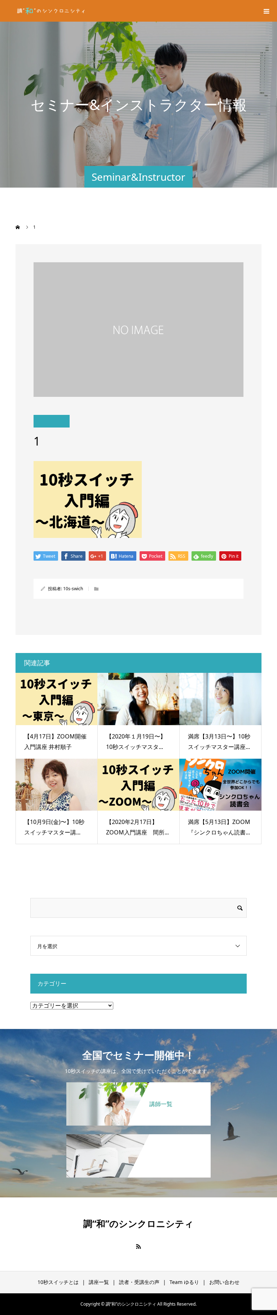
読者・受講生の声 (139, 1282)
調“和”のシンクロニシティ (138, 1223)
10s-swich (73, 589)
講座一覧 (99, 1282)
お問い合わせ (224, 1282)
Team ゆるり (184, 1282)
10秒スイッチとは (58, 1282)
